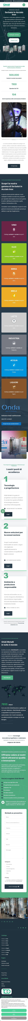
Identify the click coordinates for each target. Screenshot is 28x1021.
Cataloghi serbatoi (14, 35)
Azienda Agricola (10, 868)
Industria (8, 870)
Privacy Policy (4, 972)
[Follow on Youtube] (23, 928)
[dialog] (14, 1009)
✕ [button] (26, 999)
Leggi (7, 514)
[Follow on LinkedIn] (26, 928)
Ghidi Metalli (7, 677)
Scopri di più (14, 40)
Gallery (2, 983)
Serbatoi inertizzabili (5, 965)
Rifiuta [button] (14, 1014)
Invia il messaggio (13, 886)
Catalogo (3, 985)
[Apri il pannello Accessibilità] (3, 511)
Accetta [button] (13, 1010)
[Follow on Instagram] (21, 928)
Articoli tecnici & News (5, 981)
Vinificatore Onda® (5, 963)
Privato (8, 866)
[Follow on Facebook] (18, 928)
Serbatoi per (4, 938)
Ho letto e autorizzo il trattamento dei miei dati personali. (13, 880)
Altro (7, 873)
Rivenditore (9, 864)
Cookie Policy (4, 975)
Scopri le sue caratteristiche (10, 423)
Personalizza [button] (13, 1018)
